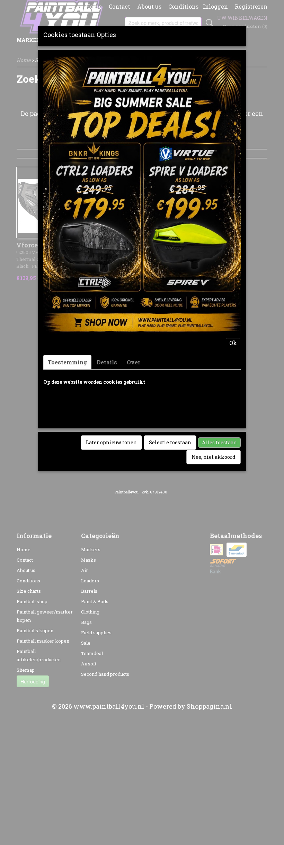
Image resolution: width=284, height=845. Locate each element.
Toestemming (67, 362)
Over (133, 362)
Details (107, 362)
